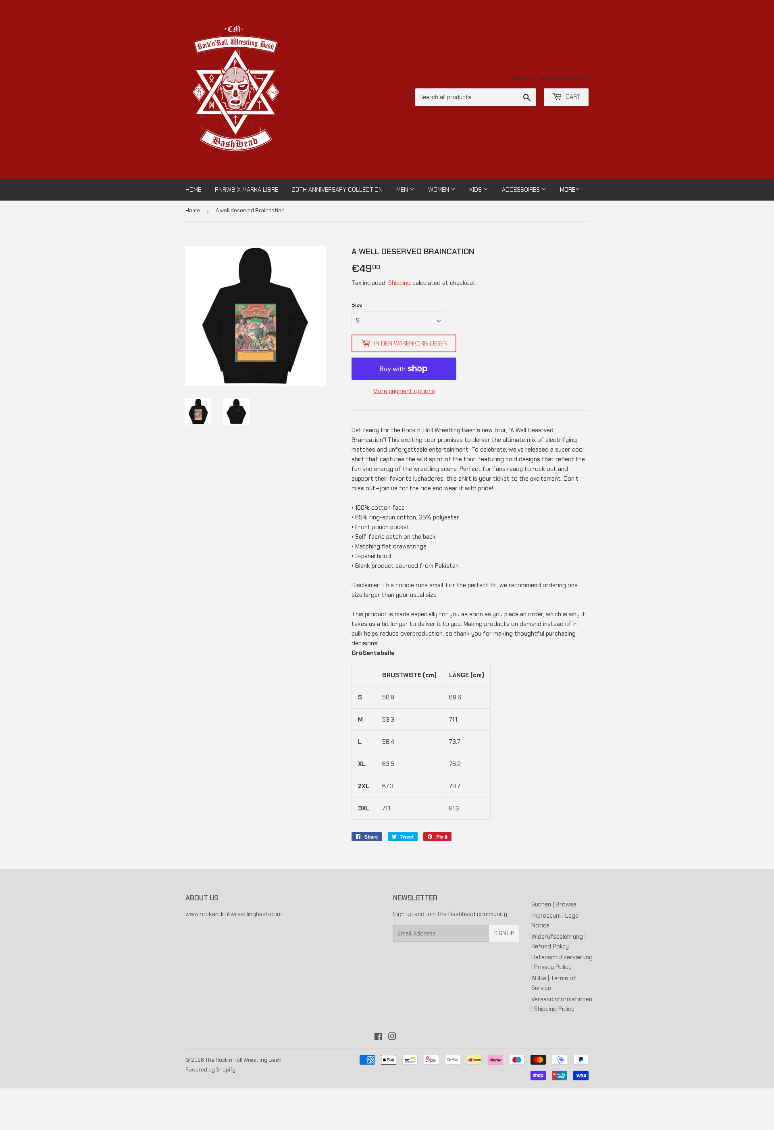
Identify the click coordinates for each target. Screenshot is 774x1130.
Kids (476, 190)
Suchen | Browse (553, 904)
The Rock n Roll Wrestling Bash (243, 1060)
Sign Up (504, 933)
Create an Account (564, 78)
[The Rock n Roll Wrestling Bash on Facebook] (378, 1038)
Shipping (399, 283)
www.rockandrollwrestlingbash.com (233, 914)
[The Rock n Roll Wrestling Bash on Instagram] (392, 1038)
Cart (572, 97)
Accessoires (521, 190)
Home (193, 190)
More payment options (404, 391)
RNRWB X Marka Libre (246, 190)
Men (403, 190)
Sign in (519, 78)
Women (439, 190)
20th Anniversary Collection (337, 190)
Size (357, 304)
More (567, 190)
